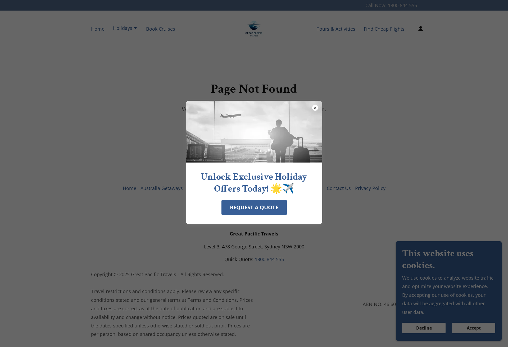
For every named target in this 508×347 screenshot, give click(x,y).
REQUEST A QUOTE (254, 207)
